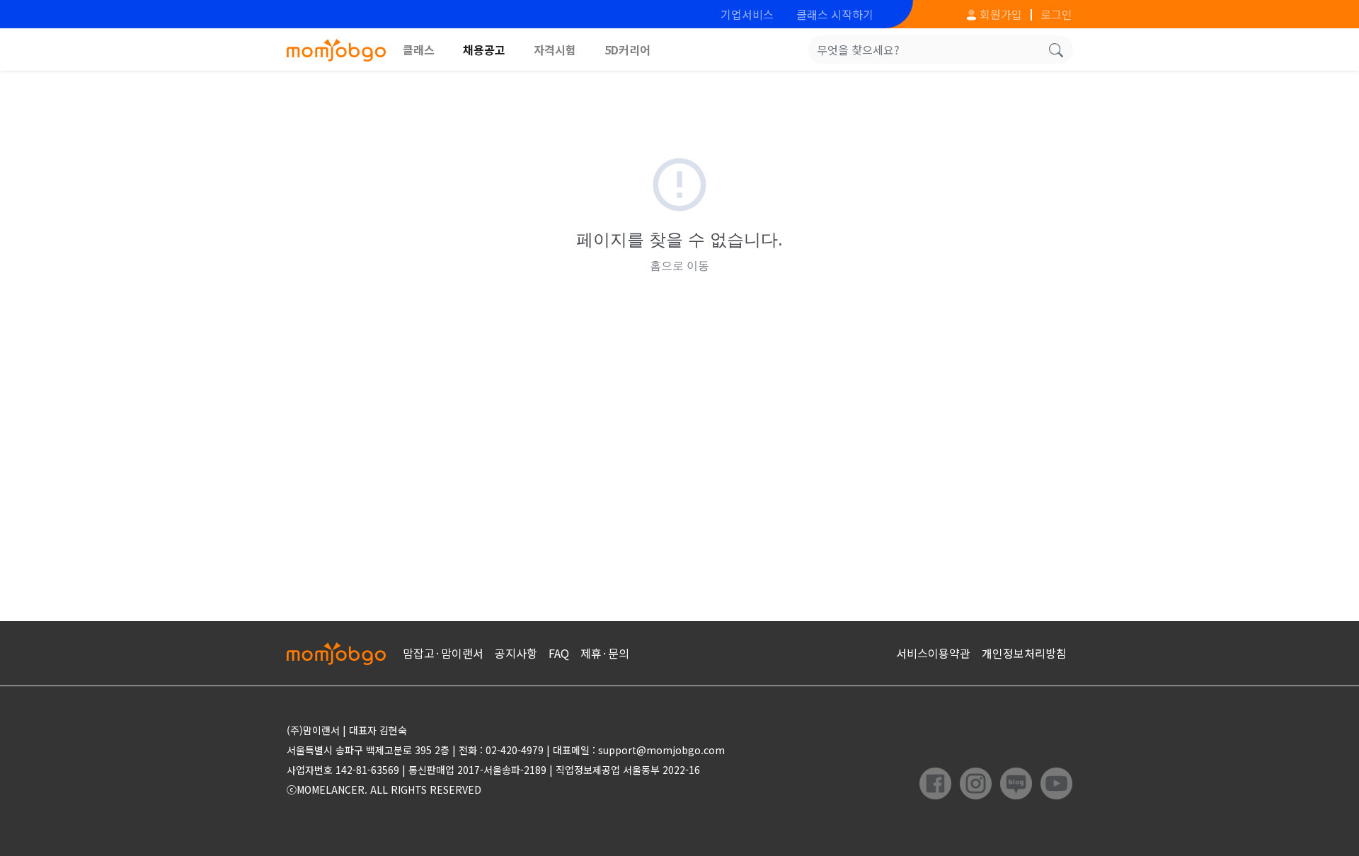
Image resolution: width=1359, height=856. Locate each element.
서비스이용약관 (933, 652)
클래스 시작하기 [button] (834, 14)
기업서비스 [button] (747, 14)
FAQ (559, 652)
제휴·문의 (604, 652)
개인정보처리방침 (1024, 652)
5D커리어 (627, 49)
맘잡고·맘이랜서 (443, 652)
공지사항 (516, 652)
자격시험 (555, 49)
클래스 (419, 49)
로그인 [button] (1056, 14)
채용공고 (484, 49)
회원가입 (999, 14)
